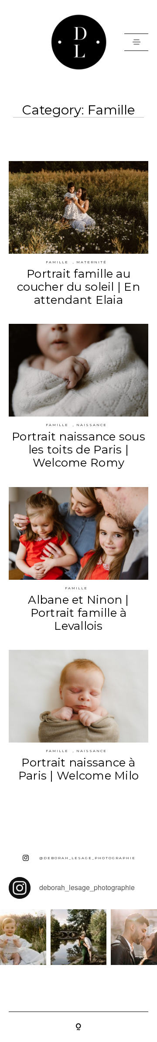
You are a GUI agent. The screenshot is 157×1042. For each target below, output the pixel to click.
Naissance (91, 425)
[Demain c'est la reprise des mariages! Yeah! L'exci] (78, 937)
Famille (57, 262)
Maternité (91, 262)
